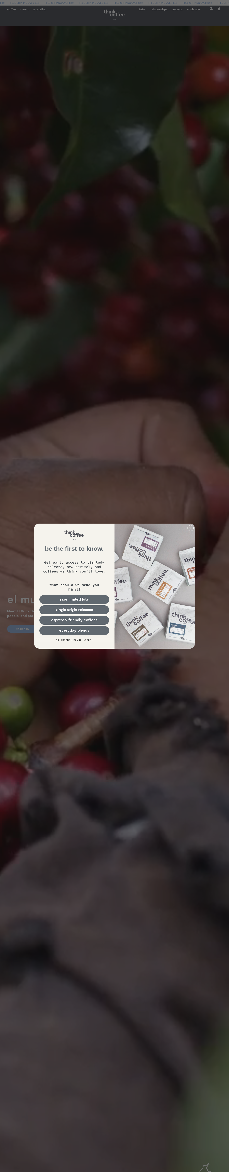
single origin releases (74, 609)
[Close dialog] (190, 528)
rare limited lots (74, 599)
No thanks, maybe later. (74, 639)
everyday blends (74, 630)
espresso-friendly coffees (74, 620)
